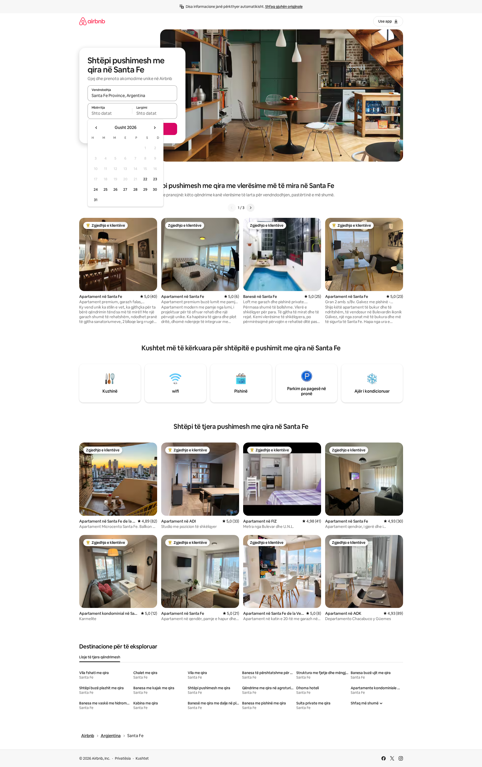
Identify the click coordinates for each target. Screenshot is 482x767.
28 (135, 189)
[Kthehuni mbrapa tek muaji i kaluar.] (96, 127)
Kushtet (142, 758)
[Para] (250, 208)
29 (145, 189)
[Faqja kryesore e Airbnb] (92, 21)
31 (95, 200)
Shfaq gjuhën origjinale (284, 6)
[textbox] (110, 113)
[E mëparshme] (232, 208)
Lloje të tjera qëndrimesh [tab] (99, 657)
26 (115, 189)
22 (145, 179)
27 (125, 189)
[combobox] (132, 95)
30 (155, 189)
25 (105, 189)
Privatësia (123, 758)
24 (96, 189)
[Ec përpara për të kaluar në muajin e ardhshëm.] (154, 127)
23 (155, 179)
